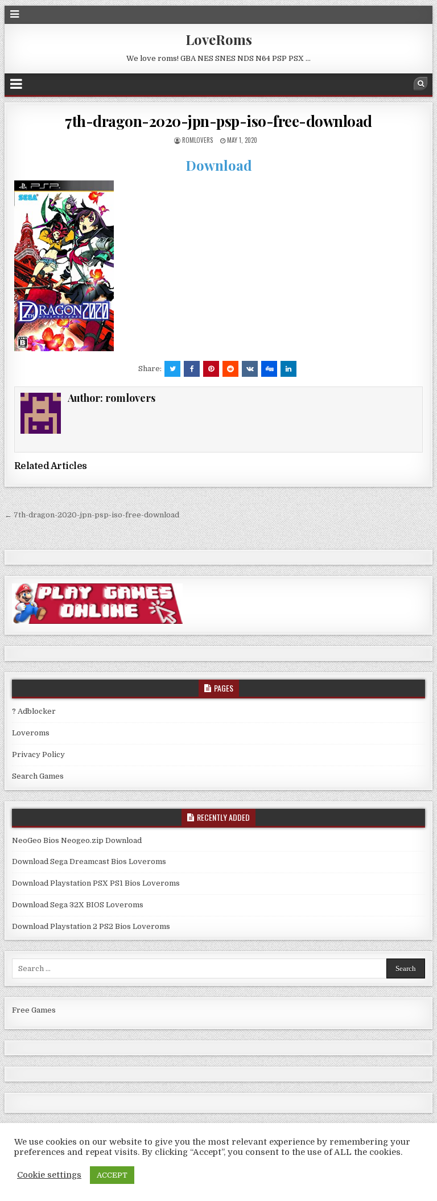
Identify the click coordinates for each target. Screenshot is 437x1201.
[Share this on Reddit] (230, 369)
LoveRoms (218, 39)
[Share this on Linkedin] (288, 369)
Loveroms (31, 733)
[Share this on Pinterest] (211, 369)
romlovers (197, 140)
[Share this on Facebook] (192, 369)
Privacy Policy (38, 754)
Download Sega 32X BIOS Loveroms (77, 904)
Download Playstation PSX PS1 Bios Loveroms (96, 883)
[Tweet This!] (172, 369)
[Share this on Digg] (269, 369)
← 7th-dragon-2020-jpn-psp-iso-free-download (92, 515)
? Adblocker (34, 711)
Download (218, 165)
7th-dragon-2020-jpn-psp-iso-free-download (218, 121)
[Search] (420, 84)
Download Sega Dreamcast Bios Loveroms (89, 861)
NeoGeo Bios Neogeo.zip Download (77, 840)
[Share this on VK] (250, 369)
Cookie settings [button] (49, 1175)
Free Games (34, 1010)
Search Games (38, 776)
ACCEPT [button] (112, 1175)
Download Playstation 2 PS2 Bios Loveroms (91, 926)
